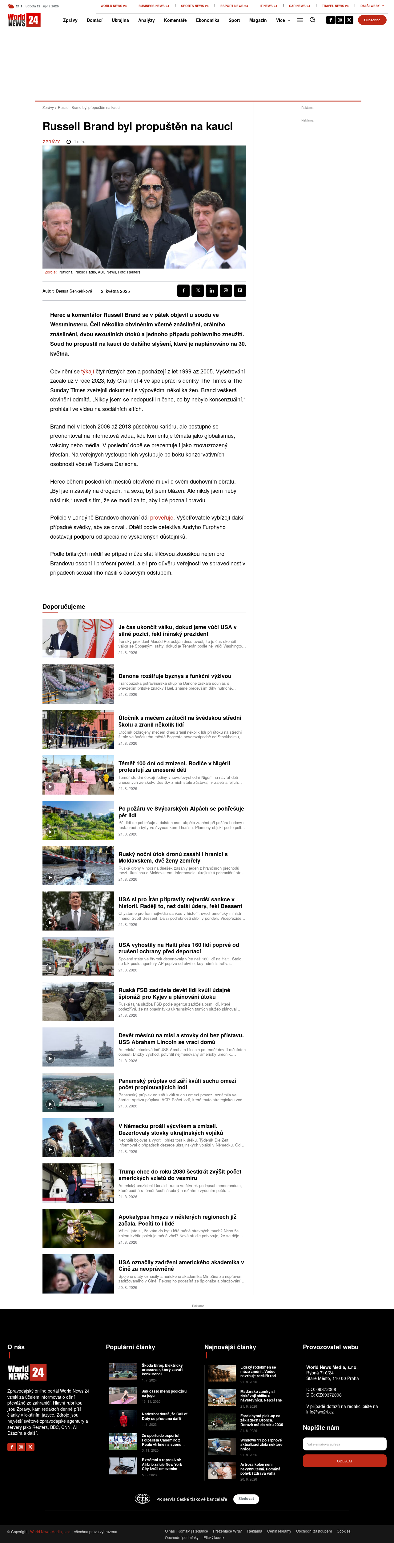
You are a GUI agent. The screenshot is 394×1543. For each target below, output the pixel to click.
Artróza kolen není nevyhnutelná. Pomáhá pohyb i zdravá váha (260, 1468)
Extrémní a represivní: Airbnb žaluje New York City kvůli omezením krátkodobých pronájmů (163, 1466)
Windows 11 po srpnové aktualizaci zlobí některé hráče (261, 1444)
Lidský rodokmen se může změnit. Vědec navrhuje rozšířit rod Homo (258, 1373)
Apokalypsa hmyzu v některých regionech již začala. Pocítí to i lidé (177, 1220)
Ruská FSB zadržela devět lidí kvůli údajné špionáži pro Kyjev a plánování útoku (174, 993)
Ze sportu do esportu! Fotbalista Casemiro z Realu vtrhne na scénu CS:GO (161, 1442)
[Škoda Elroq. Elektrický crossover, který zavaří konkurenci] (123, 1371)
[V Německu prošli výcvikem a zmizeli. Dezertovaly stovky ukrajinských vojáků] (78, 1137)
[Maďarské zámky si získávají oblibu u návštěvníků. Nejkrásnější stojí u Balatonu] (222, 1397)
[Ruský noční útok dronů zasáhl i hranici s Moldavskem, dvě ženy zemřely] (78, 865)
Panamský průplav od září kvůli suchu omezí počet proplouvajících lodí (177, 1084)
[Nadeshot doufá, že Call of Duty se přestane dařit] (123, 1418)
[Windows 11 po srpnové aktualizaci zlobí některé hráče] (222, 1446)
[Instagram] (340, 20)
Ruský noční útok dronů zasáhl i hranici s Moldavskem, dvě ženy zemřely (173, 857)
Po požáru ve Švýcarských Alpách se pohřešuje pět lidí (181, 811)
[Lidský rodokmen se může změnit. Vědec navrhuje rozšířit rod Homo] (222, 1373)
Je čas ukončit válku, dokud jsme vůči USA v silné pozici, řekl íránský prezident (178, 630)
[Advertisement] (307, 216)
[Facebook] (330, 20)
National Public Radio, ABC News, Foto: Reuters (99, 271)
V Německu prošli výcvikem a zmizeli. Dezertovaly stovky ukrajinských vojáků (171, 1129)
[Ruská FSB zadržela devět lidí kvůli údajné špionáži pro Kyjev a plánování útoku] (78, 1001)
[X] (349, 20)
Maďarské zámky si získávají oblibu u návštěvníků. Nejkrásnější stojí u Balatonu (263, 1398)
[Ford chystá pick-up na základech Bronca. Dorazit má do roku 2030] (222, 1421)
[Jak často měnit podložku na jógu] (123, 1395)
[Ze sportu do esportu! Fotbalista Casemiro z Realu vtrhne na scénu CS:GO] (123, 1441)
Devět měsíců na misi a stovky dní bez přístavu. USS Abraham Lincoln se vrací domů (181, 1038)
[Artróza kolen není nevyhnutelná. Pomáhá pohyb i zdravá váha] (222, 1470)
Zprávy (48, 107)
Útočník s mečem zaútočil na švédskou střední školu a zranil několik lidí (180, 721)
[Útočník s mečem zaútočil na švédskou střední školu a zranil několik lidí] (78, 729)
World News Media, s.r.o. (50, 1531)
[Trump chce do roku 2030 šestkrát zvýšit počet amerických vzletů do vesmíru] (78, 1182)
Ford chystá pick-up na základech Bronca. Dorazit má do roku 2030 (261, 1420)
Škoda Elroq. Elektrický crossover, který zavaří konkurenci (162, 1369)
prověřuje (161, 517)
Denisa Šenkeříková (74, 291)
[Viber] (226, 291)
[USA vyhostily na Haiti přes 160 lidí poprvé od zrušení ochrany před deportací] (78, 956)
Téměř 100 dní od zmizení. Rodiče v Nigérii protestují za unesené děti (174, 766)
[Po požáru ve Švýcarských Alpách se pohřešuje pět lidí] (78, 820)
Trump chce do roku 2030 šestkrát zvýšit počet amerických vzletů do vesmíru (180, 1174)
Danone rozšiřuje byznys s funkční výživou (175, 676)
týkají (87, 371)
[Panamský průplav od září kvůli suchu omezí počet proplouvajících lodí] (78, 1092)
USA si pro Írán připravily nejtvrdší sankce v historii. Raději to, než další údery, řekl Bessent (180, 902)
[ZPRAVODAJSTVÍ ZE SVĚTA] (15, 20)
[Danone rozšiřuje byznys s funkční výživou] (78, 684)
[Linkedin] (212, 291)
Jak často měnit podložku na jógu (164, 1393)
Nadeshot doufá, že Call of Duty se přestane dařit (164, 1416)
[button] (312, 19)
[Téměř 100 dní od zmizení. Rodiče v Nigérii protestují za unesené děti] (78, 774)
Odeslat (344, 1460)
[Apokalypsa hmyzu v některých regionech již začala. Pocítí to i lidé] (78, 1228)
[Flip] (240, 291)
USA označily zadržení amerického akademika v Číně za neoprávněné (181, 1265)
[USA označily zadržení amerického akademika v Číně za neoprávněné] (78, 1273)
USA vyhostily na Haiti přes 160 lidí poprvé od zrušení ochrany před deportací (179, 948)
